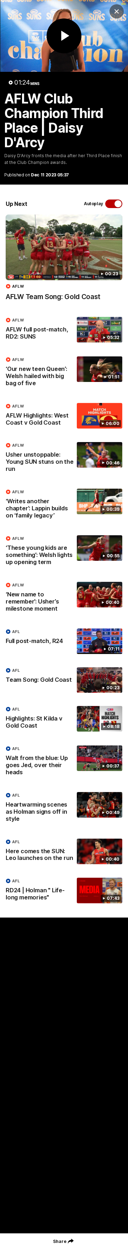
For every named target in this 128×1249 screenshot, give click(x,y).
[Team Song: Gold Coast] (64, 680)
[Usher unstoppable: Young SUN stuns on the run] (64, 459)
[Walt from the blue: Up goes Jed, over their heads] (64, 762)
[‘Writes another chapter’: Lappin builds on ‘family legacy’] (64, 505)
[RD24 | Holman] (64, 890)
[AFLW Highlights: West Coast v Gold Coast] (64, 416)
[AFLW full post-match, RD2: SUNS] (64, 330)
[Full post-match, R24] (64, 641)
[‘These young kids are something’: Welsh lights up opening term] (64, 552)
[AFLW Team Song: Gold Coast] (64, 261)
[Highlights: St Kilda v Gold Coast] (64, 719)
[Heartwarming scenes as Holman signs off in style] (64, 809)
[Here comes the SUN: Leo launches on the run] (64, 851)
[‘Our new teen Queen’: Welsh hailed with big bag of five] (64, 373)
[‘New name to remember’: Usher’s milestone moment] (64, 599)
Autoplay (93, 203)
